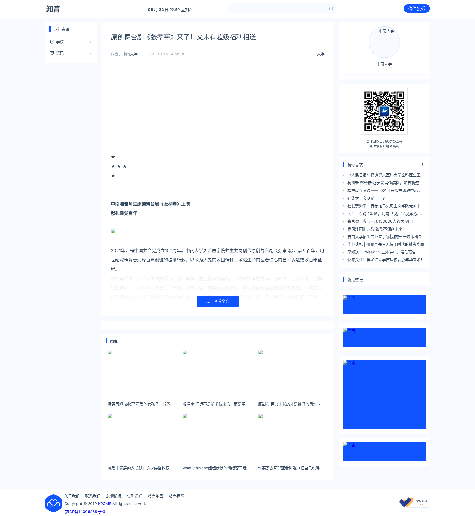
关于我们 (72, 495)
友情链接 (113, 495)
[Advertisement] (218, 104)
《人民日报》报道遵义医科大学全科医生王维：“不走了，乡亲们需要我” (384, 176)
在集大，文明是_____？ (366, 198)
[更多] (327, 341)
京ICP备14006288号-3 (84, 511)
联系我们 (93, 495)
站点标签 (176, 495)
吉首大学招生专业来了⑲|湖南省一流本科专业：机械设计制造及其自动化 (384, 237)
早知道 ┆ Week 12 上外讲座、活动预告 (381, 252)
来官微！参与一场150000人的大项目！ (381, 221)
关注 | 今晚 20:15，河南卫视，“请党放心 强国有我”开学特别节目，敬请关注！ (384, 214)
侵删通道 (134, 495)
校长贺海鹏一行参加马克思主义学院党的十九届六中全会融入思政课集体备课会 (385, 206)
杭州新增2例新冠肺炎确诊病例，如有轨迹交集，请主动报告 (385, 183)
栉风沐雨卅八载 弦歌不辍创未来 (374, 229)
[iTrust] (414, 506)
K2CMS (104, 503)
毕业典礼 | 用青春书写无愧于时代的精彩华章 (385, 244)
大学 (321, 53)
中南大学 (130, 53)
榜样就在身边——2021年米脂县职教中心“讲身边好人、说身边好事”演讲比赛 (385, 191)
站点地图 (155, 495)
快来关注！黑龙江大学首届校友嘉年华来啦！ (385, 259)
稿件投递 (417, 8)
